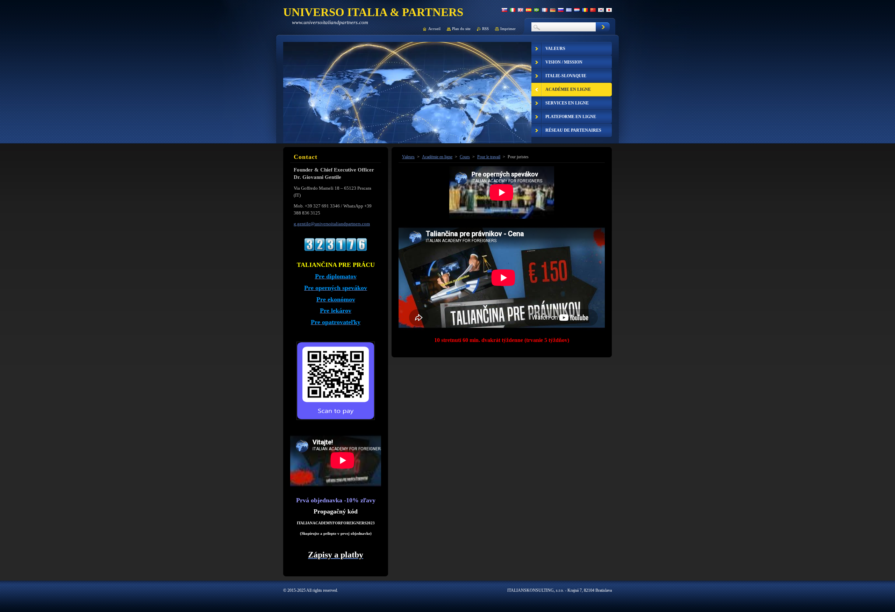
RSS (485, 29)
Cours (465, 157)
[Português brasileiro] (536, 10)
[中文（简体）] (593, 10)
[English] (520, 10)
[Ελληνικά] (569, 10)
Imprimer (508, 29)
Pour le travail (488, 157)
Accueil (434, 29)
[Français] (544, 10)
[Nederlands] (577, 10)
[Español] (528, 10)
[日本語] (609, 10)
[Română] (585, 10)
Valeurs (408, 157)
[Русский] (561, 10)
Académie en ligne (437, 157)
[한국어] (601, 10)
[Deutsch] (553, 10)
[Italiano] (512, 10)
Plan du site (461, 29)
